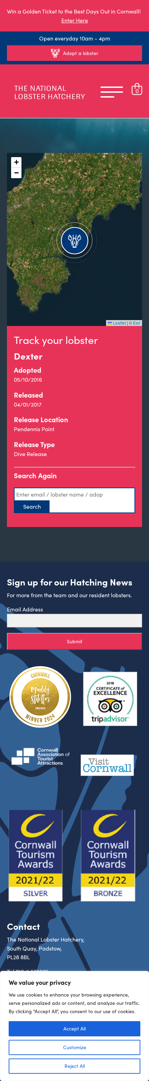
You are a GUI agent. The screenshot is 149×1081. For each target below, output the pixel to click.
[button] (74, 239)
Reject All (74, 1066)
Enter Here (74, 20)
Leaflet (119, 323)
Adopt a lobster (80, 53)
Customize (74, 1047)
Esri (136, 323)
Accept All (74, 1028)
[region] (74, 1026)
